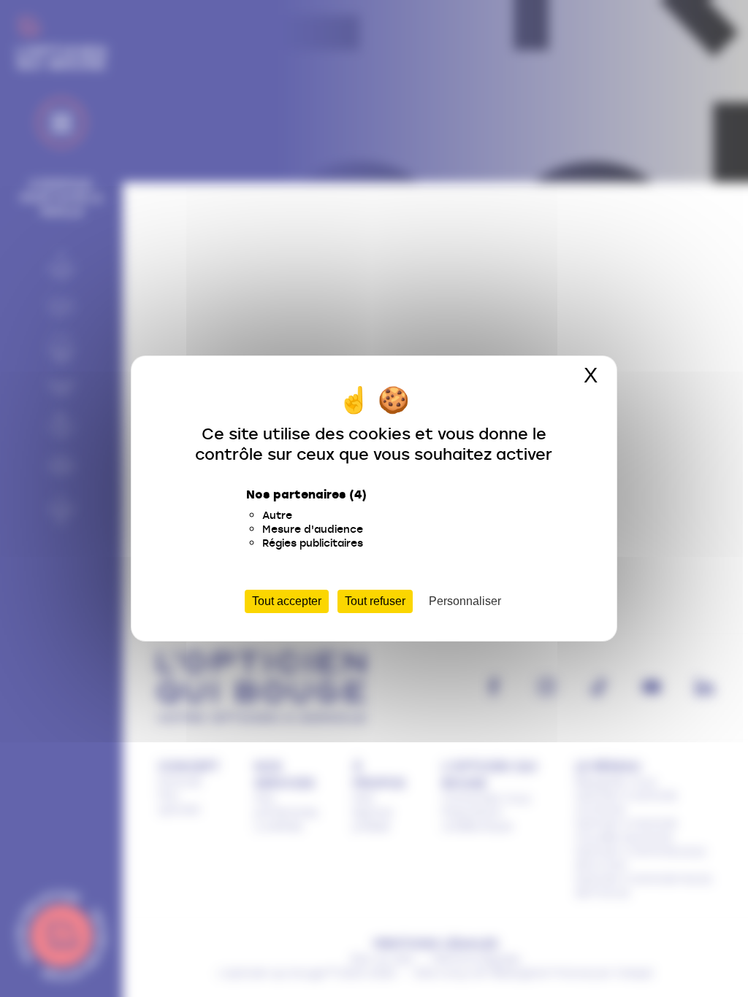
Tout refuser (375, 601)
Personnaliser (465, 601)
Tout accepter (286, 601)
